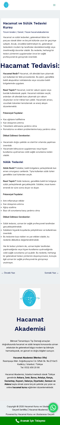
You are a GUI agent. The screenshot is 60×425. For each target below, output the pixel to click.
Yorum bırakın (9, 32)
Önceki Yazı (8, 273)
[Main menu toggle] (54, 5)
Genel (20, 32)
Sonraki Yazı (52, 273)
